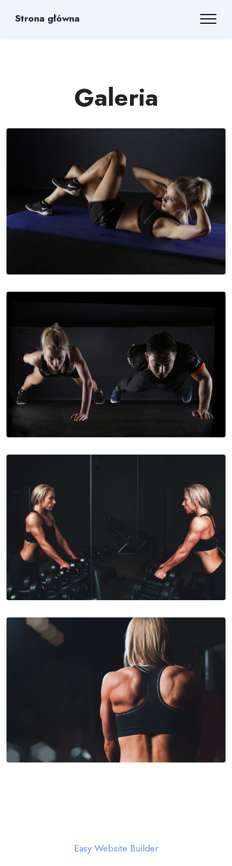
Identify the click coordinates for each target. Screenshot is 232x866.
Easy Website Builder (116, 849)
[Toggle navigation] (208, 18)
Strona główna (47, 19)
